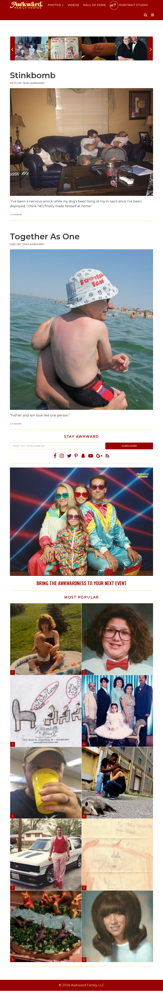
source (17, 214)
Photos (55, 5)
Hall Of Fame (94, 5)
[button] (145, 15)
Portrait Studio (128, 5)
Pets (13, 83)
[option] (31, 48)
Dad (13, 244)
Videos (73, 5)
